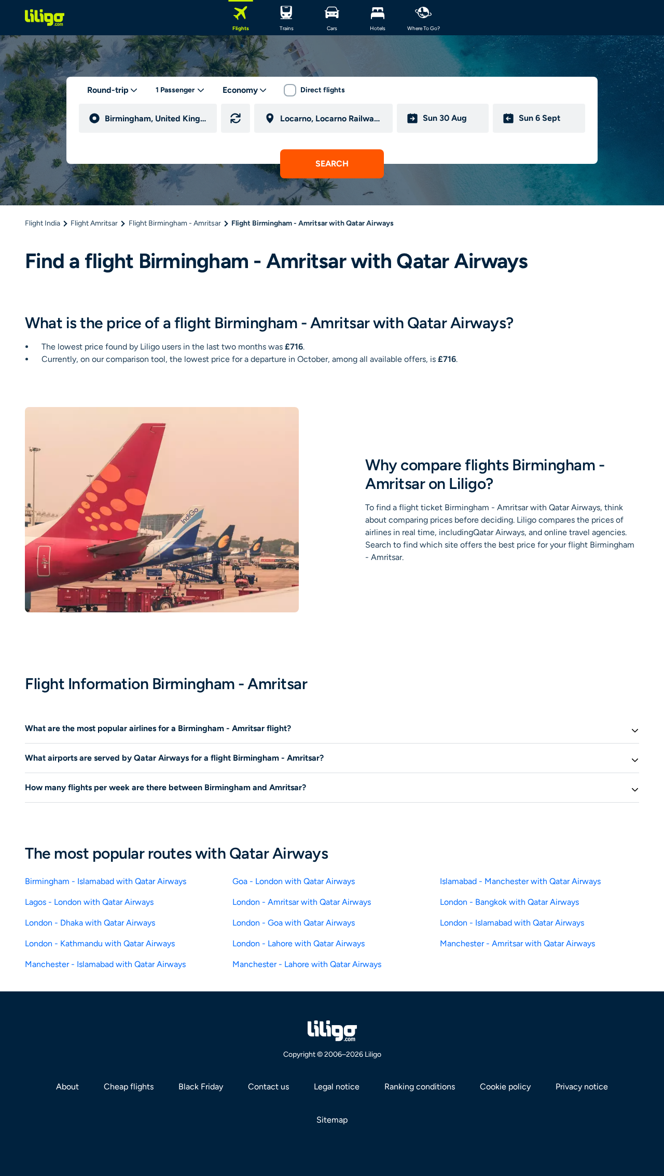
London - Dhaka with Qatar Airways (90, 923)
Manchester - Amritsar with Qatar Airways (517, 943)
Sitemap (332, 1120)
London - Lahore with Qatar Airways (298, 943)
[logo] (44, 17)
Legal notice (336, 1086)
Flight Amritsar (94, 223)
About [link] (67, 1086)
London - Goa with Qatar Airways (293, 923)
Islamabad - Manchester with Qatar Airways (520, 881)
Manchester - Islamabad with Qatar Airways (105, 964)
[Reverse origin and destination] (235, 118)
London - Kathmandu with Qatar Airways (100, 943)
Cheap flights (129, 1086)
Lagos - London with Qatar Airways (89, 902)
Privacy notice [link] (582, 1086)
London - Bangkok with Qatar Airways (509, 902)
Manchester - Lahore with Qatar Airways (306, 964)
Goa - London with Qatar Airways (293, 881)
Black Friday (200, 1086)
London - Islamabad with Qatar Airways (512, 923)
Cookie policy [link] (505, 1086)
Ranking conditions (419, 1086)
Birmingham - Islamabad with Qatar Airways (105, 881)
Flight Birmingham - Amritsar (175, 223)
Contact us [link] (268, 1086)
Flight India (42, 223)
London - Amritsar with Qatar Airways (301, 902)
